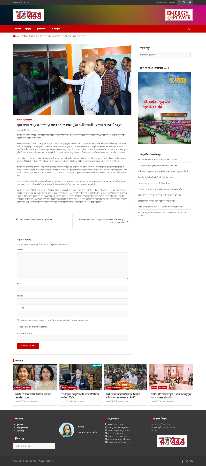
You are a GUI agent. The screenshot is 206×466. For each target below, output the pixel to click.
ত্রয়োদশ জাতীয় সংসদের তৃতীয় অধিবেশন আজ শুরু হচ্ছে (156, 201)
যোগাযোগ (172, 2)
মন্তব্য (20, 249)
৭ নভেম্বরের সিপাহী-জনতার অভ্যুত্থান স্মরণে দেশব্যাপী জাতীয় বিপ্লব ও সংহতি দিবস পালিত (100, 221)
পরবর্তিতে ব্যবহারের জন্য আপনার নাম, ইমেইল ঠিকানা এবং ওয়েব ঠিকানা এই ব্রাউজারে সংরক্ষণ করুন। (55, 320)
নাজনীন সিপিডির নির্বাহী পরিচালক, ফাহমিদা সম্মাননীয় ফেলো (157, 159)
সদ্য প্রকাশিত (27, 120)
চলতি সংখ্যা (41, 29)
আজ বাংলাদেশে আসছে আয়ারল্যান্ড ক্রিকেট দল (36, 219)
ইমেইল (20, 296)
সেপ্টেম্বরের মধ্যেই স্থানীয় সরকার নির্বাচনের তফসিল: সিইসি (158, 165)
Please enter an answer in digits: (32, 327)
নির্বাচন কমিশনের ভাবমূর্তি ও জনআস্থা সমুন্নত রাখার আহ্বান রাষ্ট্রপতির (161, 189)
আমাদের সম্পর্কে (161, 2)
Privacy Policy (45, 461)
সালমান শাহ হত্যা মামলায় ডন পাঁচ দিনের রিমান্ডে (154, 183)
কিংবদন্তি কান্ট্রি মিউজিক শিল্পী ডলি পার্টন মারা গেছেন (155, 177)
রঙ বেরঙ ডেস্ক (34, 130)
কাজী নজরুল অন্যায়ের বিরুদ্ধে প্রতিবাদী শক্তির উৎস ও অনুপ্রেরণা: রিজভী (163, 171)
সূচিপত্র (28, 29)
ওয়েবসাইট (20, 308)
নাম (19, 283)
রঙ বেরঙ (33, 461)
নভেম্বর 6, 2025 (23, 130)
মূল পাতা (18, 29)
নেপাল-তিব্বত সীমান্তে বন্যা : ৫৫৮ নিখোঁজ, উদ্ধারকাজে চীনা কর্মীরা (160, 207)
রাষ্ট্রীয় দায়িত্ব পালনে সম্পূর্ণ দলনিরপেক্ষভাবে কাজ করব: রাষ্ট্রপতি (159, 195)
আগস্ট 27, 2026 (21, 401)
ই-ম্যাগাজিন (56, 29)
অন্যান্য (19, 120)
